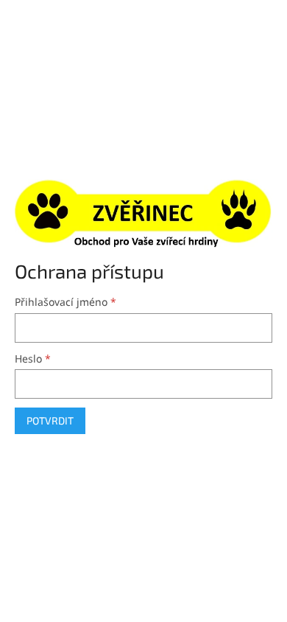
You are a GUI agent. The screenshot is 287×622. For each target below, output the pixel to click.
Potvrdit (50, 420)
